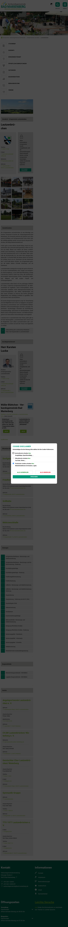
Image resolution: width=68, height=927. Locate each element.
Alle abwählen (45, 472)
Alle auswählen (22, 472)
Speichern (34, 477)
